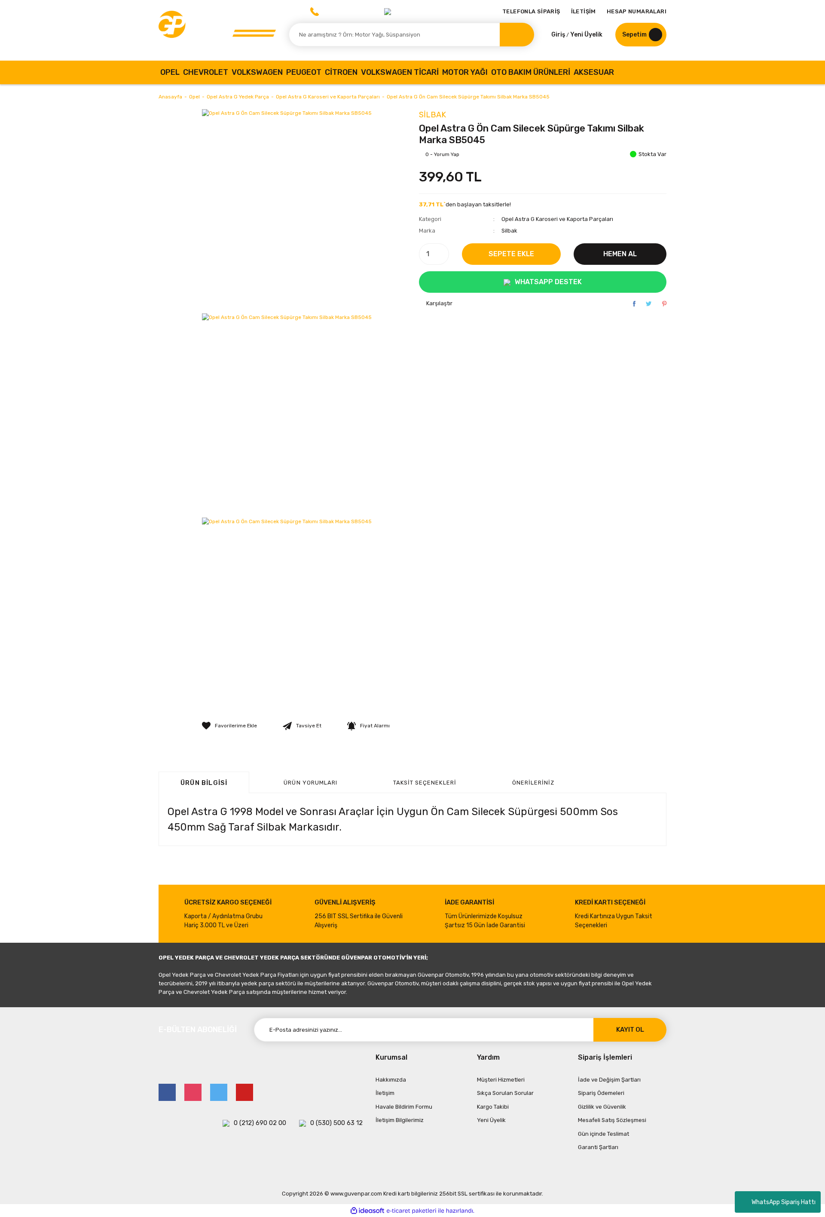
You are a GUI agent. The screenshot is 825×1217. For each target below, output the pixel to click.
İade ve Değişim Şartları (609, 1079)
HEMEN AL (620, 254)
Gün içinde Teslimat (603, 1134)
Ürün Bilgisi (203, 783)
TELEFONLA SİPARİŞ (531, 11)
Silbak (432, 115)
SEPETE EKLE (511, 254)
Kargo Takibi (493, 1107)
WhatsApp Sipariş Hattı (784, 1202)
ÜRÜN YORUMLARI (310, 782)
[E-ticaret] (411, 1210)
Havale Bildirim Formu (404, 1107)
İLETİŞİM (583, 11)
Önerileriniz (533, 782)
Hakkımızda (391, 1079)
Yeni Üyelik (586, 34)
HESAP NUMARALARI (636, 11)
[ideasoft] (367, 1211)
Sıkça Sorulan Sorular (505, 1093)
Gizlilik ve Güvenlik (602, 1107)
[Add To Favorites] (229, 726)
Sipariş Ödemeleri (601, 1093)
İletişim (385, 1093)
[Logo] (217, 30)
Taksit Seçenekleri (424, 782)
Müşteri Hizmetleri (501, 1079)
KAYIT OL (630, 1029)
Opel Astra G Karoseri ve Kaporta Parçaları (557, 219)
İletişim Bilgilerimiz (400, 1120)
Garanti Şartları (598, 1147)
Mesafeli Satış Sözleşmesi (612, 1120)
